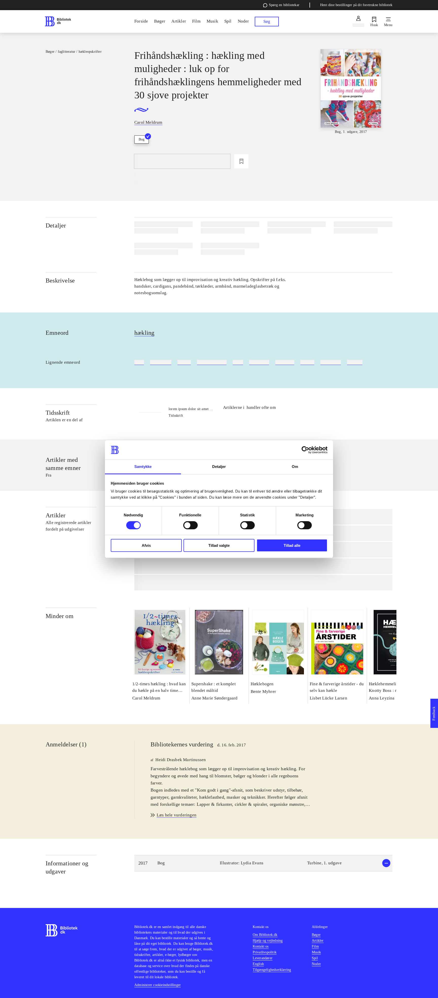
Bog (141, 139)
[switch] (190, 525)
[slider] (350, 92)
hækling (144, 332)
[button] (263, 863)
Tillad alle (292, 545)
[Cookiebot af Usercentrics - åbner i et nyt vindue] (305, 450)
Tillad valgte (219, 545)
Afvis (146, 545)
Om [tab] (295, 466)
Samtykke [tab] (143, 466)
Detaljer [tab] (219, 466)
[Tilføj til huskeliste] (241, 161)
